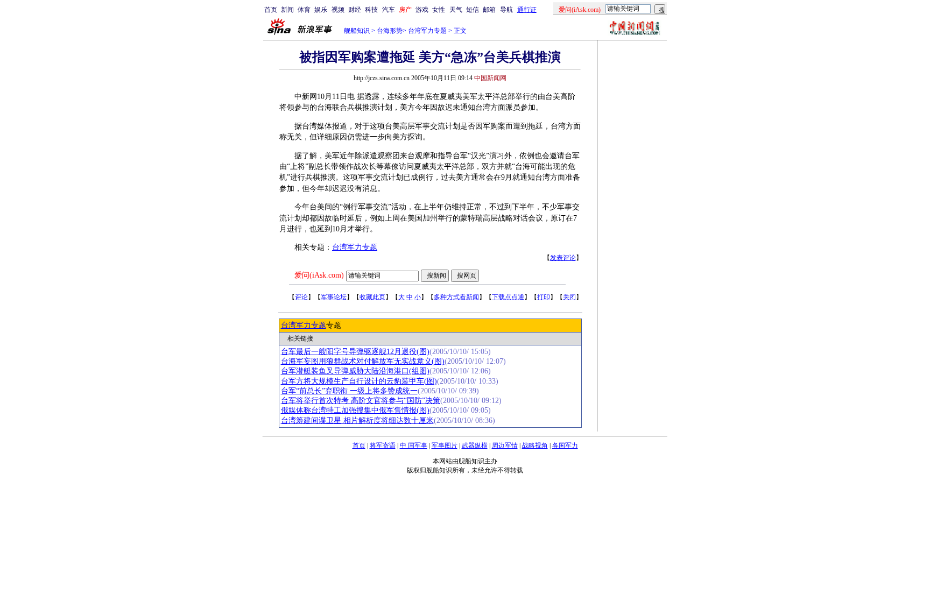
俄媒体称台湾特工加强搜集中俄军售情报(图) (355, 410)
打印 (543, 297)
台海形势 (390, 30)
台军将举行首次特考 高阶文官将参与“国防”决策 (360, 401)
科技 (371, 9)
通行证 (527, 9)
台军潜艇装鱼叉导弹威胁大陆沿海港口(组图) (355, 371)
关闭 (569, 297)
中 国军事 (413, 445)
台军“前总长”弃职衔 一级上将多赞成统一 (349, 391)
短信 (472, 9)
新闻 (287, 9)
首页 (270, 9)
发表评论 (563, 257)
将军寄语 (383, 445)
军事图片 (444, 445)
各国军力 (565, 445)
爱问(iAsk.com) (319, 275)
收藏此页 (372, 297)
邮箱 (489, 9)
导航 (506, 9)
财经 (354, 9)
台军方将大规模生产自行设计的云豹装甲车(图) (359, 381)
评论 (301, 297)
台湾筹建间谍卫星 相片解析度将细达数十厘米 (357, 420)
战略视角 (535, 445)
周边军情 (505, 445)
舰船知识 (357, 30)
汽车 (388, 9)
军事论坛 (334, 297)
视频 (338, 9)
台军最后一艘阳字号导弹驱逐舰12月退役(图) (355, 352)
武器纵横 (475, 445)
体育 (304, 9)
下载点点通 (508, 297)
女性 (438, 9)
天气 (455, 9)
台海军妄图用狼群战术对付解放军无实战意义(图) (363, 361)
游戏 (421, 9)
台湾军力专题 (427, 30)
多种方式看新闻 (456, 297)
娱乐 (320, 9)
